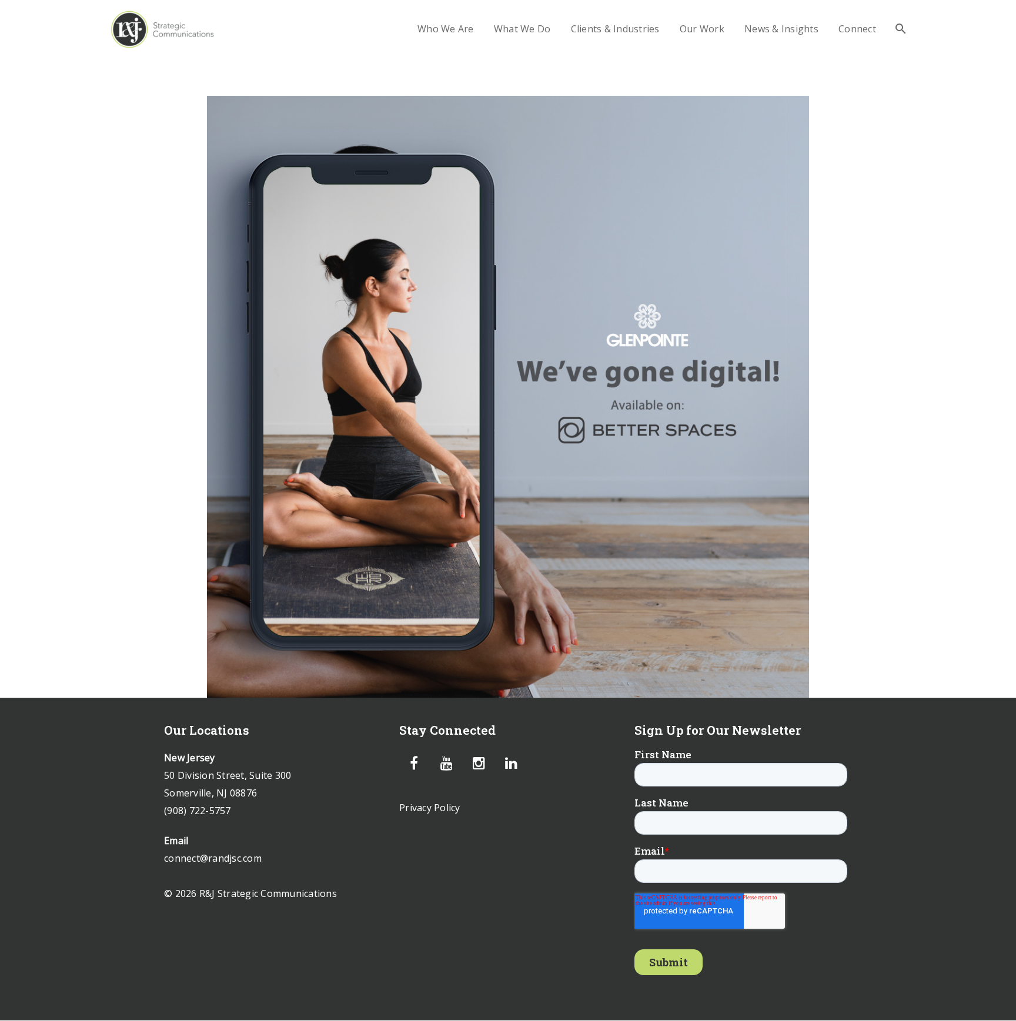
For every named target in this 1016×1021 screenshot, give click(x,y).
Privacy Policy (429, 807)
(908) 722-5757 (197, 810)
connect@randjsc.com (213, 858)
